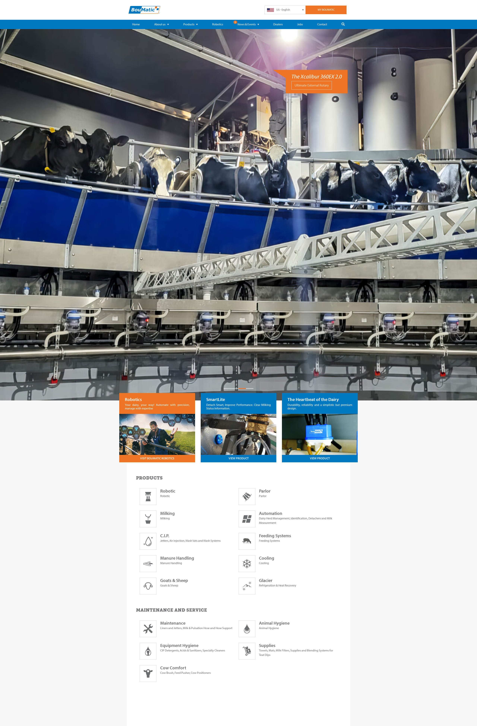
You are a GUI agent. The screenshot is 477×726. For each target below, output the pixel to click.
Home (136, 24)
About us (159, 24)
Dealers (278, 24)
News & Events (247, 24)
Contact (322, 24)
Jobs (300, 24)
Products (188, 24)
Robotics (217, 24)
